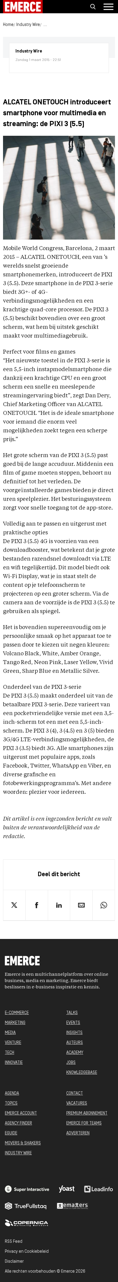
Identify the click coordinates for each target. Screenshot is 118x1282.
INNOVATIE (14, 1063)
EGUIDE (11, 1133)
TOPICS (11, 1103)
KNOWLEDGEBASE (81, 1072)
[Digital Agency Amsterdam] (27, 1189)
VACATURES (76, 1103)
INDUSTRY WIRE (18, 1153)
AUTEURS (74, 1043)
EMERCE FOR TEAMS (84, 1123)
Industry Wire (28, 25)
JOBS (71, 1063)
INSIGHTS (74, 1033)
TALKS (72, 1013)
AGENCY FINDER (18, 1123)
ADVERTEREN (78, 1133)
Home (8, 25)
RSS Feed (13, 1241)
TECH (9, 1053)
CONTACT (74, 1093)
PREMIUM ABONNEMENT (86, 1113)
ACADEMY (74, 1053)
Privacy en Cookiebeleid (27, 1251)
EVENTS (73, 1023)
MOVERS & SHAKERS (23, 1143)
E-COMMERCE (17, 1013)
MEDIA (10, 1033)
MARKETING (15, 1023)
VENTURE (13, 1043)
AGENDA (12, 1093)
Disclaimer (14, 1261)
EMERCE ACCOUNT (21, 1113)
